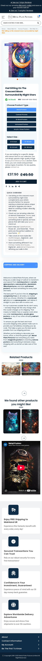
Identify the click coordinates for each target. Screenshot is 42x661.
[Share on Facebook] (6, 186)
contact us (15, 167)
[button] (7, 59)
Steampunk (13, 218)
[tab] (21, 265)
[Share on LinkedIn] (13, 186)
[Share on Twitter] (9, 186)
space (31, 222)
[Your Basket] (38, 17)
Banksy (29, 215)
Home (3, 29)
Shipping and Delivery (14, 265)
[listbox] (21, 120)
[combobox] (21, 23)
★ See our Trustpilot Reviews (21, 10)
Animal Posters (23, 29)
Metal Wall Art (11, 29)
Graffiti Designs (14, 238)
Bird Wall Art (34, 29)
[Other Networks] (19, 186)
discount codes (25, 5)
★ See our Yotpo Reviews (21, 2)
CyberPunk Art (25, 227)
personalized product (18, 161)
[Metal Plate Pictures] (20, 17)
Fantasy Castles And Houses (19, 245)
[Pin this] (16, 186)
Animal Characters (27, 247)
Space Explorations (16, 240)
